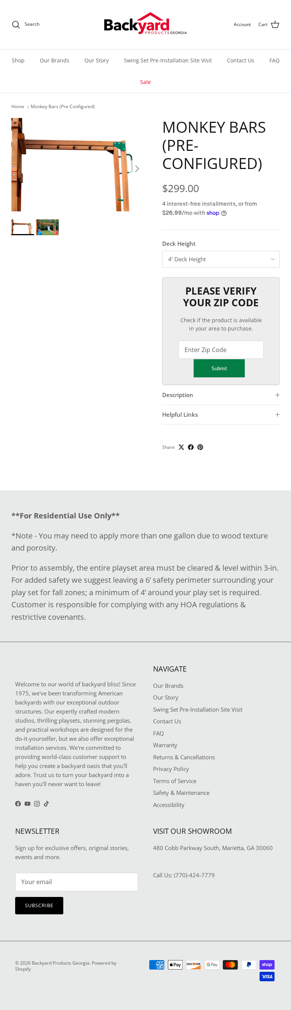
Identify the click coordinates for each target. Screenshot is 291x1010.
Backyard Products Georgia (60, 963)
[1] (78, 165)
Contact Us (240, 60)
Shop (18, 60)
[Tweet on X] (181, 447)
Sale (145, 81)
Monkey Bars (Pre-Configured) (63, 107)
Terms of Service (174, 781)
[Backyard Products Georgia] (145, 25)
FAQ (274, 60)
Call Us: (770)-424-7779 (184, 875)
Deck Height (179, 243)
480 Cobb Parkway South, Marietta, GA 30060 (213, 848)
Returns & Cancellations (184, 757)
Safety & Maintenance (181, 792)
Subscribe (39, 905)
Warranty (165, 745)
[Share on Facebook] (191, 447)
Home (17, 107)
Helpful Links (180, 414)
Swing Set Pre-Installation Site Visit (168, 60)
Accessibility (169, 804)
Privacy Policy (171, 769)
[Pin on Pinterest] (200, 447)
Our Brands (54, 60)
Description (177, 395)
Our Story (96, 60)
